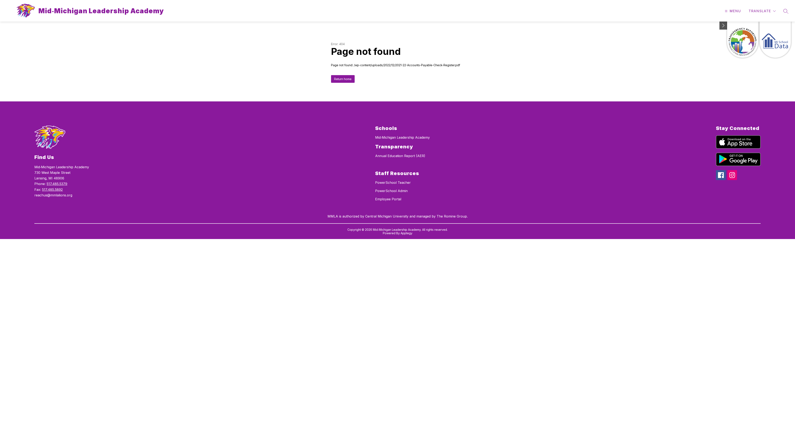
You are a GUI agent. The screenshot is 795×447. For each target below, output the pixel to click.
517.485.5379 (57, 184)
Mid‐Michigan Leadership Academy (402, 137)
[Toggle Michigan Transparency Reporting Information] (723, 26)
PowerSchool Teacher (393, 182)
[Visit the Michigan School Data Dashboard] (775, 40)
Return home (343, 79)
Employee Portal (388, 199)
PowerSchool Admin (391, 191)
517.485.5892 (52, 189)
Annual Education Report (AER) (400, 156)
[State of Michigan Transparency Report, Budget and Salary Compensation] (742, 40)
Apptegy (406, 233)
